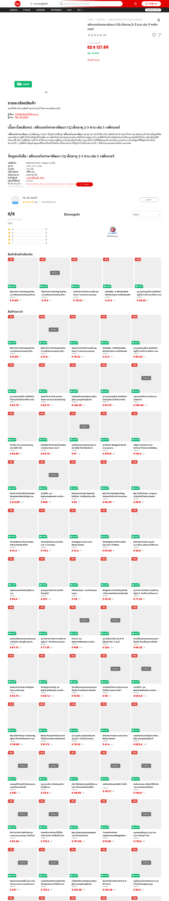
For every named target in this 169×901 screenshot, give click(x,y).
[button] (153, 9)
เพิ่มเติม (86, 184)
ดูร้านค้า (149, 199)
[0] (135, 3)
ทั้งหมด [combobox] (136, 214)
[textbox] (84, 160)
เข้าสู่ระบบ (153, 3)
